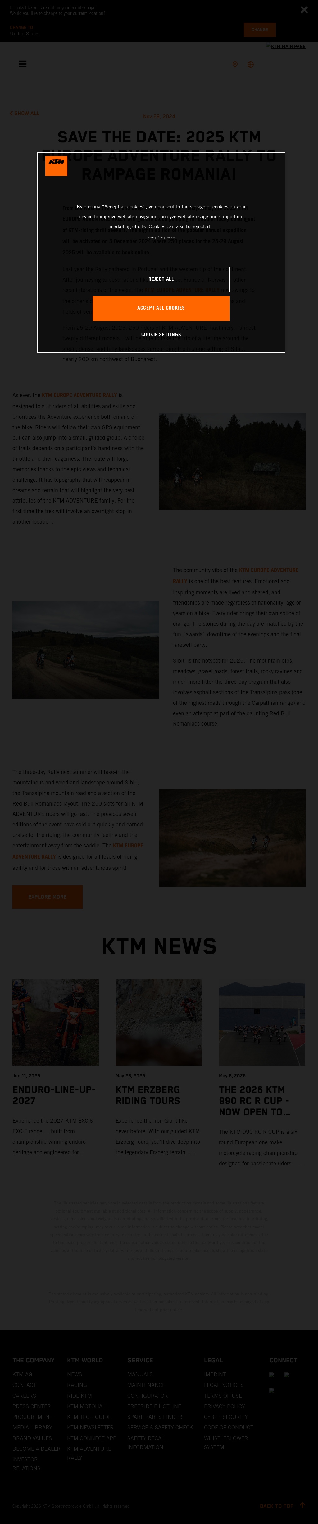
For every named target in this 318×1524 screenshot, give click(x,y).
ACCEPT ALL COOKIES (161, 308)
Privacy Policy (156, 237)
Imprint (171, 237)
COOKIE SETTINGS (161, 335)
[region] (161, 252)
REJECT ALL (161, 279)
